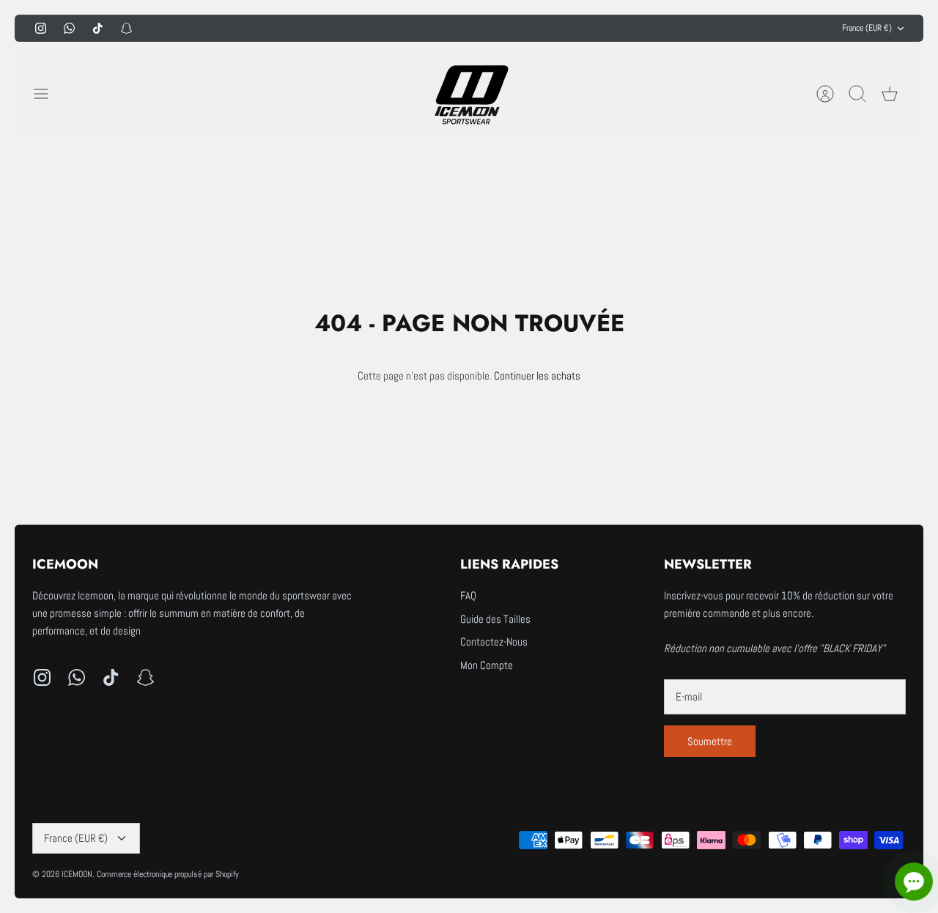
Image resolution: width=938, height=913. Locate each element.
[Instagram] (40, 28)
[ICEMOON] (469, 93)
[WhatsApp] (69, 28)
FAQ (468, 595)
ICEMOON (77, 874)
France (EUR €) (867, 28)
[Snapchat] (126, 28)
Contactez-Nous (494, 641)
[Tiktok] (98, 28)
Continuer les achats (537, 375)
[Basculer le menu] (48, 94)
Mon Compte (486, 665)
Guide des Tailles (495, 619)
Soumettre (709, 741)
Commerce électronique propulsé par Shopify (168, 874)
